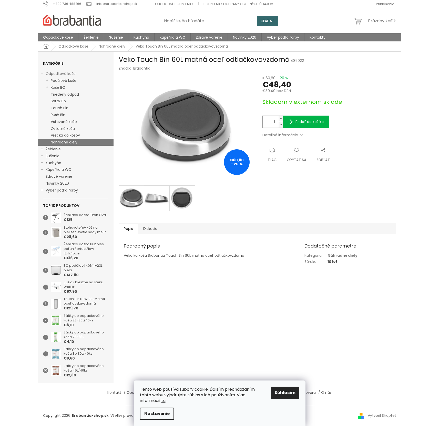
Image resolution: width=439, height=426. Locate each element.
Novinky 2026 (57, 183)
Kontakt (114, 392)
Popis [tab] (128, 228)
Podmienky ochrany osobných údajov (238, 4)
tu (163, 400)
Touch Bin (59, 107)
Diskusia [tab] (150, 228)
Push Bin (58, 114)
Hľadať (267, 21)
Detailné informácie (280, 135)
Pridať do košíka (309, 121)
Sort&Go (58, 101)
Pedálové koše (63, 80)
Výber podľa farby (62, 190)
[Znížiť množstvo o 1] (280, 125)
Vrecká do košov (65, 135)
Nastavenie (157, 414)
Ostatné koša (63, 128)
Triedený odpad (65, 94)
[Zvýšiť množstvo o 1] (280, 119)
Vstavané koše (64, 121)
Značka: (134, 68)
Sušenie (52, 156)
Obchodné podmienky (174, 4)
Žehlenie (53, 149)
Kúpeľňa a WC (58, 169)
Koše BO (58, 87)
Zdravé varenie (59, 176)
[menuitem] (58, 37)
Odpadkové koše (61, 73)
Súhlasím (285, 393)
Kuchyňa (53, 162)
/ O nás (325, 392)
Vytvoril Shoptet (382, 415)
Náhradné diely (64, 142)
